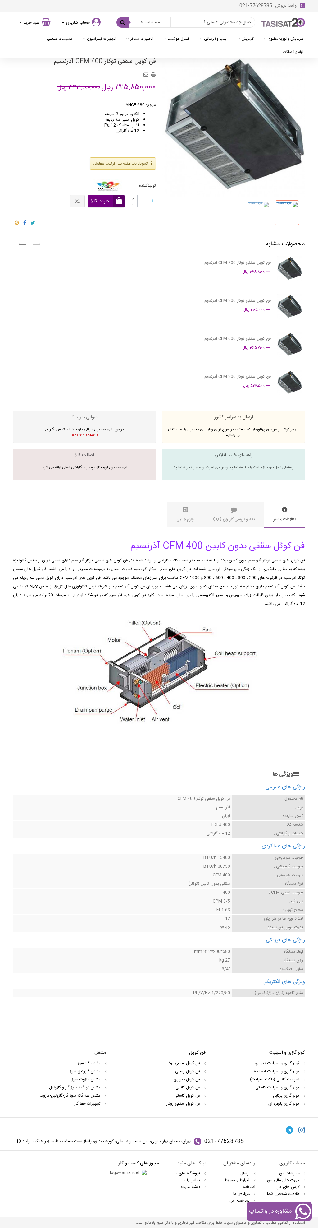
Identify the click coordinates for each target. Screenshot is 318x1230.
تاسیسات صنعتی (59, 39)
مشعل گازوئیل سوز (86, 1071)
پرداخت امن (240, 1200)
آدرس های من (288, 1187)
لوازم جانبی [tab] (185, 519)
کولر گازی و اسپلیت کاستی (278, 1087)
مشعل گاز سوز (89, 1063)
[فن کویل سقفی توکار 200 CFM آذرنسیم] (289, 268)
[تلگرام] (289, 1129)
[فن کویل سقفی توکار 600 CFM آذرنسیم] (289, 344)
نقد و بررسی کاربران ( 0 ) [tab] (234, 519)
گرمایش (247, 39)
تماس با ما (192, 1180)
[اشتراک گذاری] (25, 221)
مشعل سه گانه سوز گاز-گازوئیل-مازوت (71, 1095)
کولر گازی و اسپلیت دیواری (278, 1063)
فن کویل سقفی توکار (183, 1063)
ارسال (245, 1173)
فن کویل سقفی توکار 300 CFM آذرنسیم (237, 300)
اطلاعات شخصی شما (284, 1194)
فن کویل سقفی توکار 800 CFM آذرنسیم (237, 376)
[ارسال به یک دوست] (146, 72)
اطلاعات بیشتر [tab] (284, 519)
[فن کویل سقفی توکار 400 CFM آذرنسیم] (258, 212)
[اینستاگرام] (301, 1129)
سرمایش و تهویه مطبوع (285, 39)
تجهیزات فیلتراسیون (101, 39)
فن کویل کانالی (188, 1087)
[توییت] (33, 221)
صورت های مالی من (284, 1180)
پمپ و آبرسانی (215, 39)
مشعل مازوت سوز (87, 1079)
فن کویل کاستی (187, 1095)
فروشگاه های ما (188, 1173)
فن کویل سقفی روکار (183, 1103)
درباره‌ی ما (242, 1194)
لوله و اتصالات (293, 52)
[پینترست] (16, 221)
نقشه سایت (191, 1187)
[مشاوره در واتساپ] (303, 1212)
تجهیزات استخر (141, 39)
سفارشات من (290, 1173)
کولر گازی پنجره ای (284, 1103)
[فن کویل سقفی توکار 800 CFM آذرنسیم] (289, 382)
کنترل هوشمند (178, 39)
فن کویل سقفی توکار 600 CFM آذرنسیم (237, 338)
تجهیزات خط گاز (88, 1103)
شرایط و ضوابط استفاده (240, 1184)
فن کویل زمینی (188, 1071)
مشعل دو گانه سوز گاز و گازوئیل (75, 1087)
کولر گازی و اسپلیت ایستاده (277, 1071)
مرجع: (151, 105)
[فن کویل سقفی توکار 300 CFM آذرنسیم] (289, 306)
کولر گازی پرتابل (287, 1095)
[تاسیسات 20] (283, 22)
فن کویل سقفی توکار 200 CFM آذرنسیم (237, 262)
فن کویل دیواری (187, 1079)
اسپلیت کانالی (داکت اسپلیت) (275, 1079)
